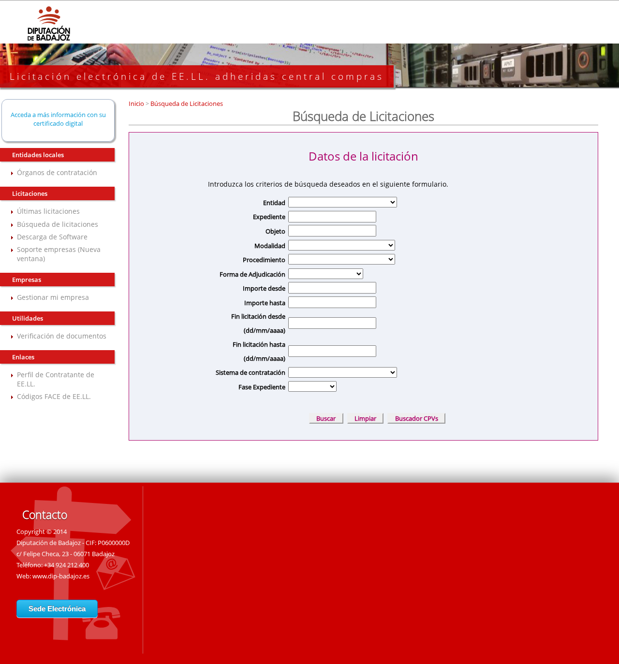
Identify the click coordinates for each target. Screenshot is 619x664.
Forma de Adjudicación (252, 274)
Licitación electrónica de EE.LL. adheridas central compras (197, 76)
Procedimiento (264, 259)
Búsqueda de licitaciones (57, 224)
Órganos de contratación (57, 172)
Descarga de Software (52, 236)
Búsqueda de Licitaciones (186, 103)
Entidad (274, 202)
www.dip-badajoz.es (60, 576)
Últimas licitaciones (48, 211)
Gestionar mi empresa (53, 297)
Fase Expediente (261, 387)
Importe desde (264, 288)
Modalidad (269, 245)
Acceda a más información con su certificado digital (58, 119)
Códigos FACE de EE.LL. (54, 396)
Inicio (137, 103)
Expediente (269, 216)
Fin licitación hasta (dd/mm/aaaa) (259, 351)
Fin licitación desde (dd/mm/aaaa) (258, 323)
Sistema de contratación (250, 372)
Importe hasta (264, 302)
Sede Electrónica (57, 609)
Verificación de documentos (61, 335)
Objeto (275, 231)
